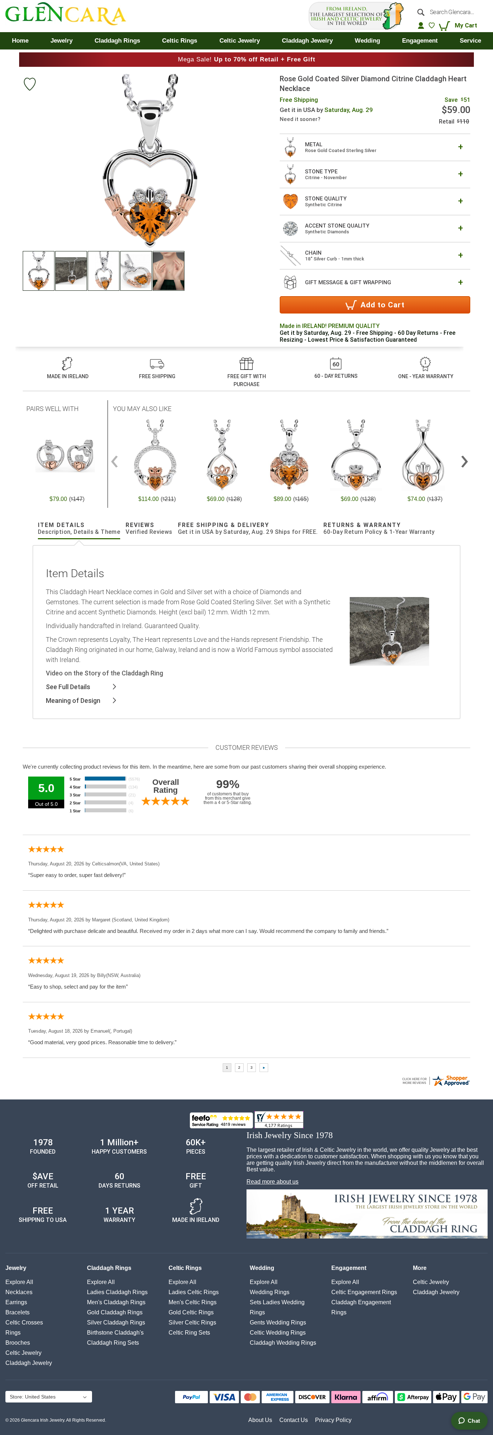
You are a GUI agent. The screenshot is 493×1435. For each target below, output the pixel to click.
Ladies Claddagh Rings (117, 1292)
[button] (39, 270)
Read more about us (272, 1182)
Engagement (348, 1268)
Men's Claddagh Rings (116, 1302)
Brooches (17, 1343)
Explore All (19, 1282)
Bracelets (17, 1312)
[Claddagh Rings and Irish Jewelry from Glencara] (70, 16)
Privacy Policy (333, 1420)
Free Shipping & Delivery (248, 528)
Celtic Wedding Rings (278, 1333)
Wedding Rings (269, 1292)
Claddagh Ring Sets (113, 1343)
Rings (13, 1333)
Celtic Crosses (24, 1322)
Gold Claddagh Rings (115, 1312)
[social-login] (421, 25)
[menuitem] (20, 40)
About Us (260, 1420)
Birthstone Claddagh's (115, 1333)
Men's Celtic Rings (193, 1302)
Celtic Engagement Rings (364, 1292)
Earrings (16, 1302)
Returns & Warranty (379, 528)
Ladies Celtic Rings (194, 1292)
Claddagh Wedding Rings (283, 1343)
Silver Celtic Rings (192, 1322)
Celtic (23, 1353)
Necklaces (18, 1292)
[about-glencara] (367, 1214)
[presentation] (464, 458)
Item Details (79, 528)
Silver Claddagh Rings (116, 1322)
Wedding (262, 1268)
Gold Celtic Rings (191, 1312)
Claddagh (28, 1363)
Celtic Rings (185, 1268)
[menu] (246, 40)
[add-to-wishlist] (29, 85)
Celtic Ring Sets (189, 1333)
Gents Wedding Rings (278, 1322)
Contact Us (293, 1420)
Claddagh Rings (109, 1268)
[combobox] (450, 12)
